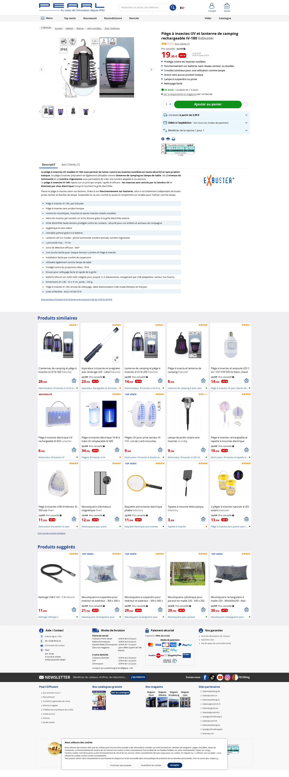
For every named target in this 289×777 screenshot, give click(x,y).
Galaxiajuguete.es (210, 708)
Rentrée (134, 18)
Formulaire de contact (55, 645)
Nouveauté (90, 18)
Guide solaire (48, 722)
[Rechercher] (173, 8)
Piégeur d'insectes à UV (93, 457)
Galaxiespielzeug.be (211, 725)
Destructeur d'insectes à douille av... (143, 457)
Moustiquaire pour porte (94, 526)
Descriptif (48, 164)
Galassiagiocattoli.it (211, 712)
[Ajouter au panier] (74, 380)
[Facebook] (163, 138)
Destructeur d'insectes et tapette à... (229, 457)
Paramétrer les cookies (151, 765)
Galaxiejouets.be (209, 720)
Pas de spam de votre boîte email (216, 643)
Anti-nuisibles (94, 28)
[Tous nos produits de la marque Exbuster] (219, 179)
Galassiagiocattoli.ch (211, 704)
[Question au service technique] (174, 138)
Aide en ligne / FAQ (53, 636)
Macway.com (208, 733)
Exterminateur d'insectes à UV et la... (56, 388)
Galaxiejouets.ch (209, 695)
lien (208, 750)
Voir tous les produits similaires (51, 533)
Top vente (70, 18)
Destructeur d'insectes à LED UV (184, 457)
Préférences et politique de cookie (58, 709)
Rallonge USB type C (48, 617)
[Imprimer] (169, 138)
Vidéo (208, 18)
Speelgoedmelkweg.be (212, 729)
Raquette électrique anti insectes (141, 526)
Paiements (157, 635)
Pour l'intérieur (112, 28)
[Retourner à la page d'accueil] (72, 8)
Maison (80, 28)
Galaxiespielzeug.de (211, 691)
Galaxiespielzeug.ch (211, 699)
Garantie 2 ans (207, 639)
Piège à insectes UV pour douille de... (229, 388)
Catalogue (225, 18)
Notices (46, 718)
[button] (179, 94)
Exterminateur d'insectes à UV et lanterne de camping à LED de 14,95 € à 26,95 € (76, 299)
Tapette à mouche (177, 526)
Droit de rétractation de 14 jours (215, 636)
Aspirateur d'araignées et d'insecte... (100, 388)
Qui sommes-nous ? (52, 692)
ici (217, 758)
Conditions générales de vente (56, 701)
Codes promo (49, 713)
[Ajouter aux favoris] (246, 105)
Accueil (59, 28)
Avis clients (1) (71, 164)
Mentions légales (50, 705)
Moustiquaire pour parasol (181, 617)
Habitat (69, 28)
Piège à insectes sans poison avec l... (229, 526)
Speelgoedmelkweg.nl (212, 716)
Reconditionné (113, 18)
